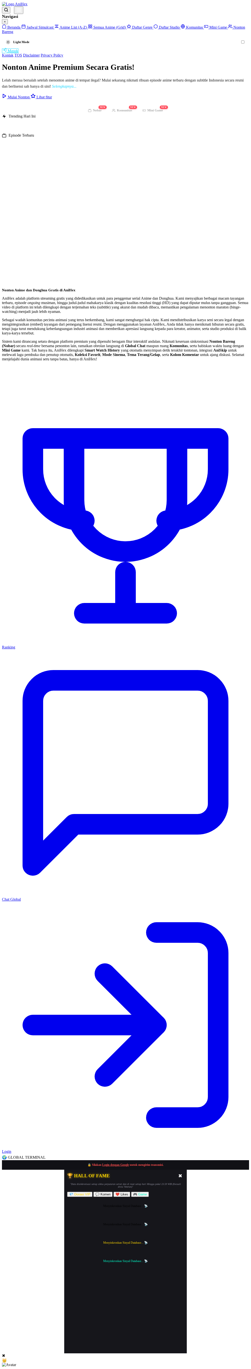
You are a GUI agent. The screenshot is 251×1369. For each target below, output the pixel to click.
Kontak (7, 55)
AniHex (20, 4)
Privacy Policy (52, 55)
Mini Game (218, 27)
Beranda (13, 27)
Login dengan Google (115, 1165)
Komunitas (194, 27)
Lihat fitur (44, 97)
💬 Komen (103, 1194)
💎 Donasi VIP (79, 1194)
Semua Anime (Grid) (109, 27)
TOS (18, 55)
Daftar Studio (169, 27)
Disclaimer (31, 55)
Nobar (99, 109)
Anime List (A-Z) (73, 27)
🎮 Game (140, 1194)
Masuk (12, 51)
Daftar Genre (142, 27)
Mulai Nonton (19, 97)
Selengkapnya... (64, 86)
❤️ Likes (121, 1194)
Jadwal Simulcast (40, 27)
